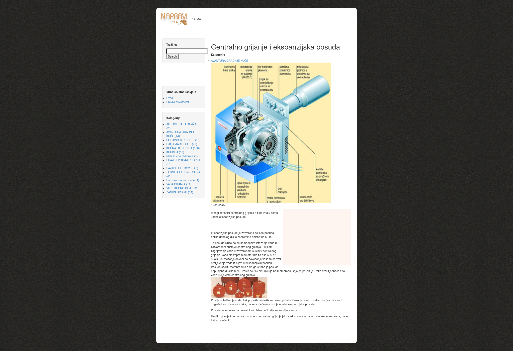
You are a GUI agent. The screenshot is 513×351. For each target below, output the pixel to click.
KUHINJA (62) (175, 152)
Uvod (169, 98)
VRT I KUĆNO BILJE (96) (182, 188)
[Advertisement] (282, 19)
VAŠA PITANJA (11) (178, 184)
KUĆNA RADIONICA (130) (183, 148)
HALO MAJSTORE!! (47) (181, 144)
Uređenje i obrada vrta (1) (182, 180)
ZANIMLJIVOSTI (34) (179, 192)
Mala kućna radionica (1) (182, 156)
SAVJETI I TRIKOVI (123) (182, 168)
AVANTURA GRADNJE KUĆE (229, 61)
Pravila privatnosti (177, 102)
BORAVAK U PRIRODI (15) (183, 140)
